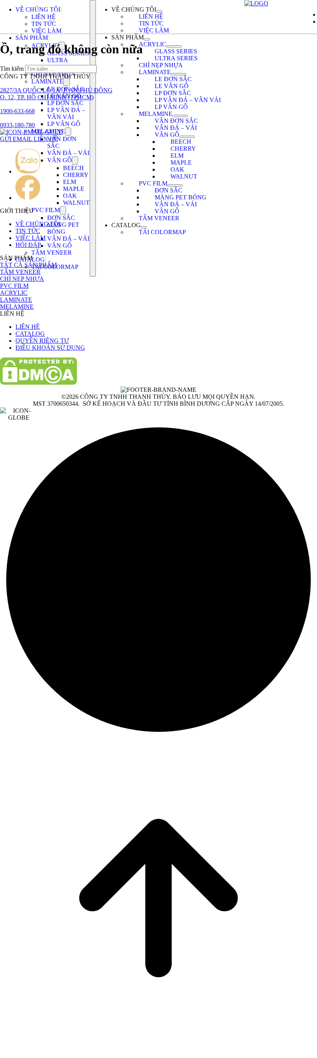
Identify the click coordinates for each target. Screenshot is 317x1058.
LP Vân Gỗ (63, 124)
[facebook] (27, 197)
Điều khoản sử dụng (50, 347)
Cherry (76, 175)
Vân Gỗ (59, 160)
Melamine (155, 114)
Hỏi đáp (28, 245)
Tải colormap (162, 232)
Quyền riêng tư (42, 340)
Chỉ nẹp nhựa (161, 65)
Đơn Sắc (61, 217)
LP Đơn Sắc (65, 103)
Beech (73, 168)
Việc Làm (46, 30)
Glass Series (176, 51)
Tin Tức (43, 23)
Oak (70, 195)
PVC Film (45, 210)
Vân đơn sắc (176, 120)
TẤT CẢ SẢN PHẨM (28, 265)
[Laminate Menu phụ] (66, 82)
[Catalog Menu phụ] (45, 260)
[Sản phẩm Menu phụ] (48, 38)
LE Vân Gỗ (172, 86)
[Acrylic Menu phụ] (174, 46)
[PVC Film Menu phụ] (63, 210)
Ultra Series (57, 63)
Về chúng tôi (37, 9)
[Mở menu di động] (93, 138)
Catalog (126, 225)
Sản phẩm (31, 37)
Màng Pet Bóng (63, 228)
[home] (256, 3)
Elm (69, 182)
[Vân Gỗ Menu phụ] (75, 160)
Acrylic (152, 44)
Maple (73, 188)
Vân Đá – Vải (68, 153)
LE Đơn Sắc (173, 79)
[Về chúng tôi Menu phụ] (61, 10)
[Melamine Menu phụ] (68, 132)
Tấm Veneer (51, 252)
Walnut (76, 202)
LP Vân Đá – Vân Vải (66, 113)
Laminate (47, 81)
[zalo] (27, 171)
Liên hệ (43, 17)
